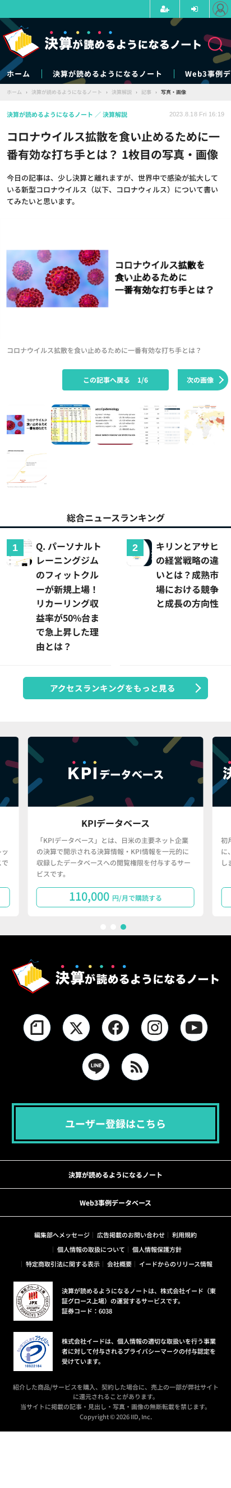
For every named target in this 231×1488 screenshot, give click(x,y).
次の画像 (200, 379)
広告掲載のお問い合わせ (131, 1234)
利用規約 (184, 1234)
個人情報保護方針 (157, 1249)
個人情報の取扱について (91, 1249)
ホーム (18, 73)
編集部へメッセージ (62, 1234)
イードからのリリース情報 (175, 1263)
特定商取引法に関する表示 (63, 1263)
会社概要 (119, 1263)
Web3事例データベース (115, 1202)
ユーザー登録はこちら (115, 1123)
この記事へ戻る (115, 379)
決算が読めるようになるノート (108, 73)
